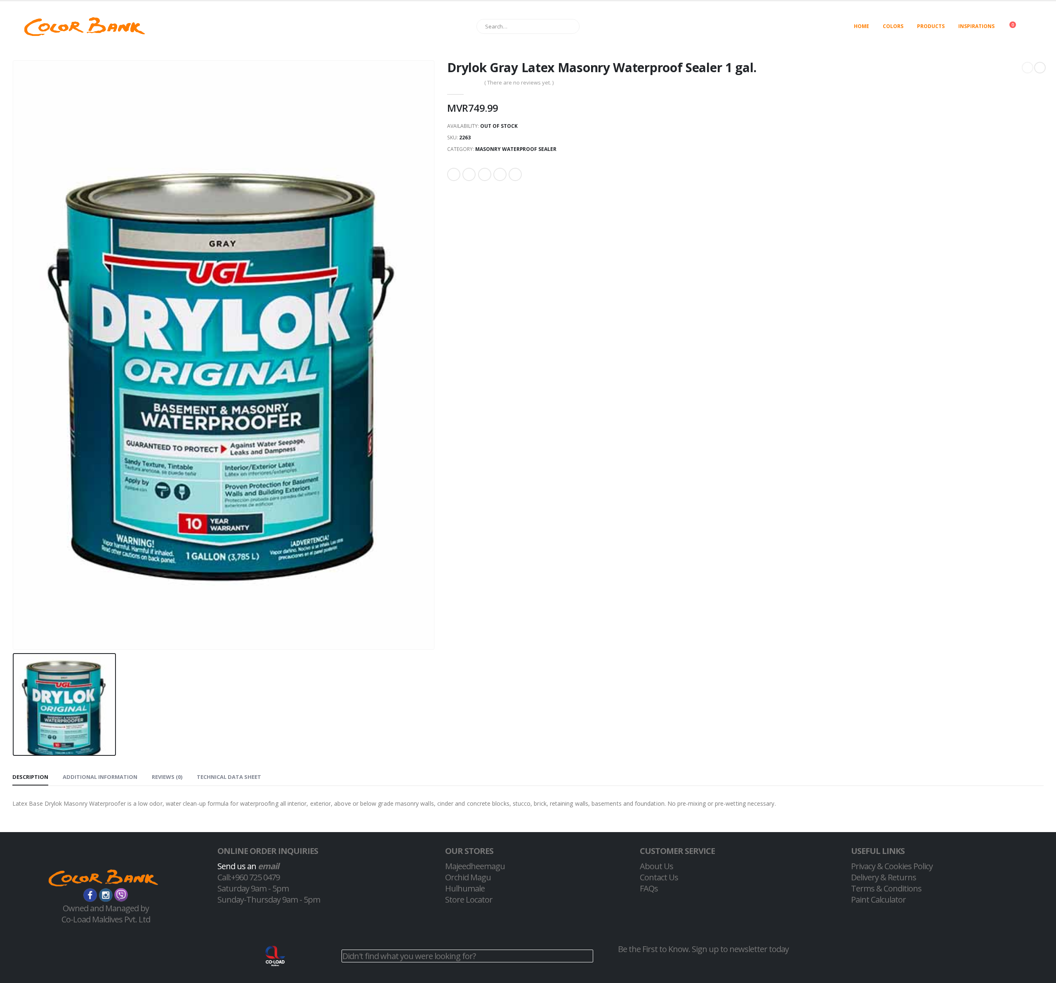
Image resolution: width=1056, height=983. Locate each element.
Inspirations (976, 26)
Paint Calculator (878, 899)
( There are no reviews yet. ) (519, 82)
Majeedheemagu (475, 866)
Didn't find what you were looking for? (409, 956)
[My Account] (1037, 26)
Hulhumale (465, 888)
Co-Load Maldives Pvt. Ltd (105, 919)
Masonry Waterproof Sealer (515, 149)
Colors (893, 26)
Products (931, 26)
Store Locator (469, 899)
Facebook (453, 174)
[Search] (569, 26)
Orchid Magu (468, 877)
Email (515, 174)
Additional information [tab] (100, 777)
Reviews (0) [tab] (167, 777)
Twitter (469, 174)
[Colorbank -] (84, 26)
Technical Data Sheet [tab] (229, 777)
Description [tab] (30, 777)
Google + (500, 174)
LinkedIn (484, 174)
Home (861, 26)
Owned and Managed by (106, 908)
